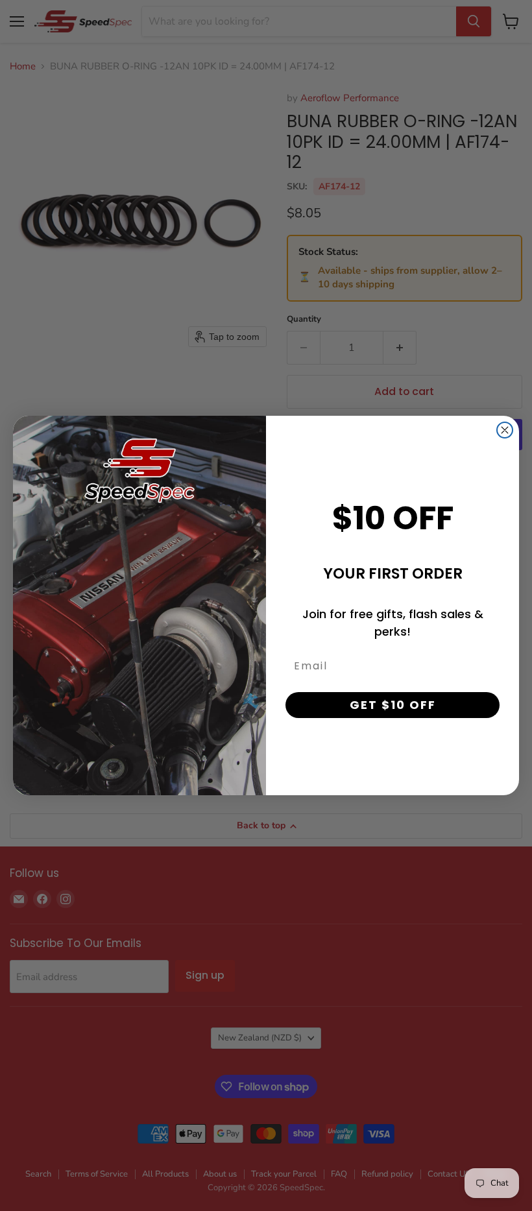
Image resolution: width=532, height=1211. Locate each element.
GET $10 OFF (393, 705)
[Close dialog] (505, 430)
